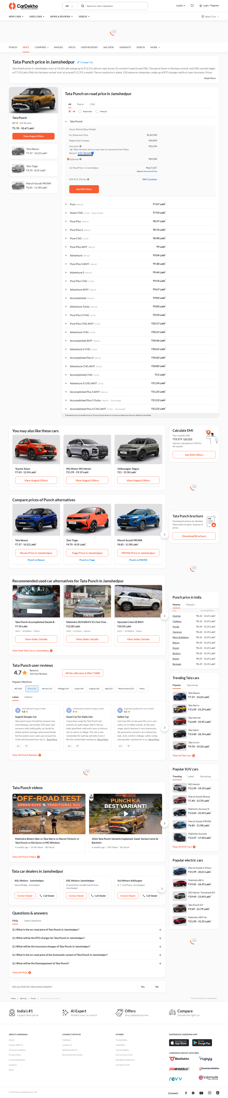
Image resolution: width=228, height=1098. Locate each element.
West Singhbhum (181, 637)
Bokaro (176, 642)
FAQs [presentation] (15, 920)
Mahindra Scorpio (197, 833)
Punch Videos (29, 856)
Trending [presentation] (177, 776)
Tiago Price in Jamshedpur (87, 552)
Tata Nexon (21, 540)
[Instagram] (209, 1093)
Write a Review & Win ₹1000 (83, 673)
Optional (74, 159)
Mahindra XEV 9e (197, 917)
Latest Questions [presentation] (32, 920)
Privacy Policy (15, 1055)
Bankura (177, 653)
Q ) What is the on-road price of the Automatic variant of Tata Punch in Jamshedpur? (60, 954)
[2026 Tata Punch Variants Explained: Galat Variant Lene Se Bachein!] (125, 814)
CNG (92, 104)
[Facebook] (186, 1093)
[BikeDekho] (179, 1059)
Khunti (176, 648)
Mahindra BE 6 (196, 880)
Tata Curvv (193, 742)
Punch (13, 47)
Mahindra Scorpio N (198, 808)
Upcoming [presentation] (192, 685)
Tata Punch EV (195, 904)
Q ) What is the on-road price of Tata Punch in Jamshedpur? (45, 929)
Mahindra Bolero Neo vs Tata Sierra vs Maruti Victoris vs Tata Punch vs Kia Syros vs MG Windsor (47, 840)
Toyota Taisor (22, 468)
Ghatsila (177, 616)
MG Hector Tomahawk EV (201, 892)
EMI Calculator (150, 179)
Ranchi (176, 658)
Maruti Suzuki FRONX (129, 540)
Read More (210, 78)
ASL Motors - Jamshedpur (29, 880)
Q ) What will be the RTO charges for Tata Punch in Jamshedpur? (48, 937)
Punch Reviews (29, 755)
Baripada (177, 664)
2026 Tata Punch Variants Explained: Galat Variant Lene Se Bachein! (125, 840)
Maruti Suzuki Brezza (199, 796)
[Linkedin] (217, 1093)
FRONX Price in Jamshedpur (138, 552)
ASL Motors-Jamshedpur (80, 880)
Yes (143, 986)
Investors (13, 1065)
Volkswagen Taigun (128, 468)
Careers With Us (16, 1045)
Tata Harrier (194, 717)
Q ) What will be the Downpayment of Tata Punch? (40, 963)
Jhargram (177, 632)
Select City (210, 16)
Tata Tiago (72, 540)
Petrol (80, 104)
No (157, 986)
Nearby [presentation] (176, 604)
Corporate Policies (17, 1060)
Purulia (176, 626)
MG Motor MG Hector (78, 468)
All (69, 104)
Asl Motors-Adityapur (130, 880)
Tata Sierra (193, 705)
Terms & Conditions (17, 1050)
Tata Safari (193, 730)
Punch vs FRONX (138, 559)
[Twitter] (193, 1093)
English (179, 5)
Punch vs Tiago (87, 559)
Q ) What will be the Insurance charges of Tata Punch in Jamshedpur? (51, 946)
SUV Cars (187, 846)
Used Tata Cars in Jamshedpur (33, 650)
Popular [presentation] (190, 604)
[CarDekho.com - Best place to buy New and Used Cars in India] (23, 6)
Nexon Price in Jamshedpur (36, 552)
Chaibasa (177, 621)
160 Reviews (25, 123)
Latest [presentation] (191, 776)
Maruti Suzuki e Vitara (199, 867)
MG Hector (194, 784)
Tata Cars (186, 755)
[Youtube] (201, 1093)
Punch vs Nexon (36, 559)
